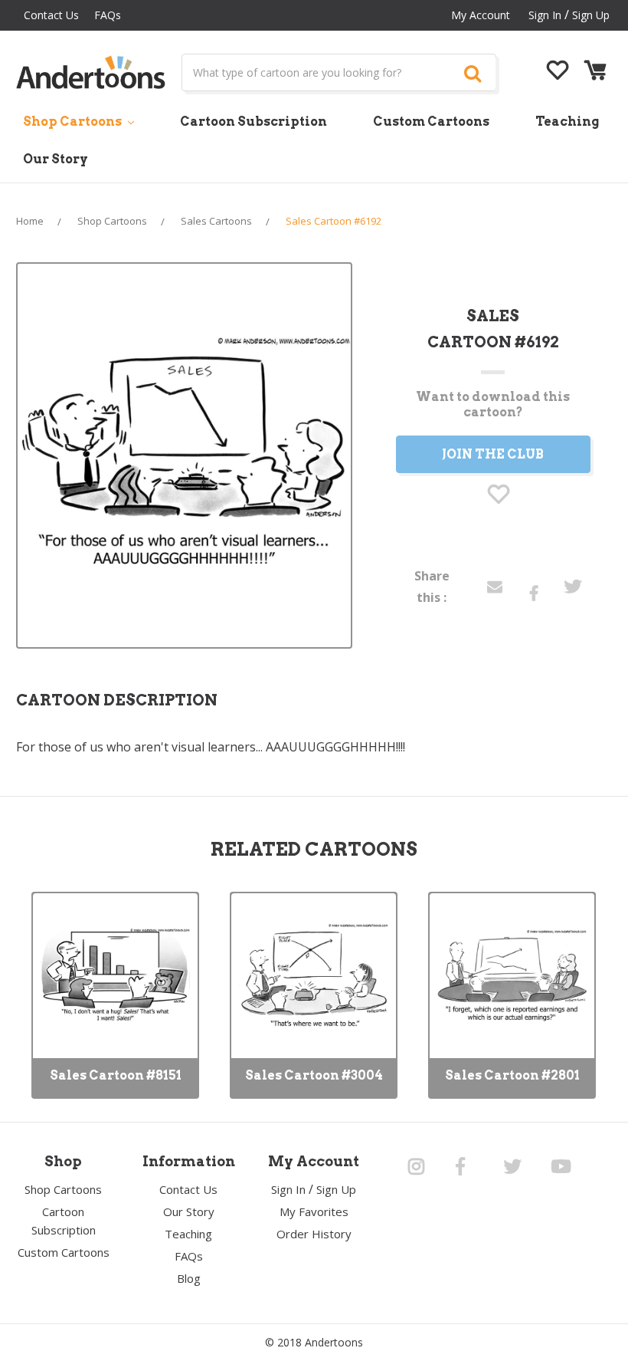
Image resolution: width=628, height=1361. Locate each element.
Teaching (567, 121)
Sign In (288, 1189)
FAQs (107, 15)
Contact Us (51, 15)
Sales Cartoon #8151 (116, 1075)
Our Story (55, 159)
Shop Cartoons (73, 121)
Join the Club (493, 454)
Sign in (544, 15)
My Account (480, 15)
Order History (314, 1233)
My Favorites (314, 1211)
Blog (189, 1278)
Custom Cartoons (431, 121)
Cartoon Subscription (253, 121)
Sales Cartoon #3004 (314, 1075)
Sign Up (591, 15)
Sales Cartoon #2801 (512, 1075)
